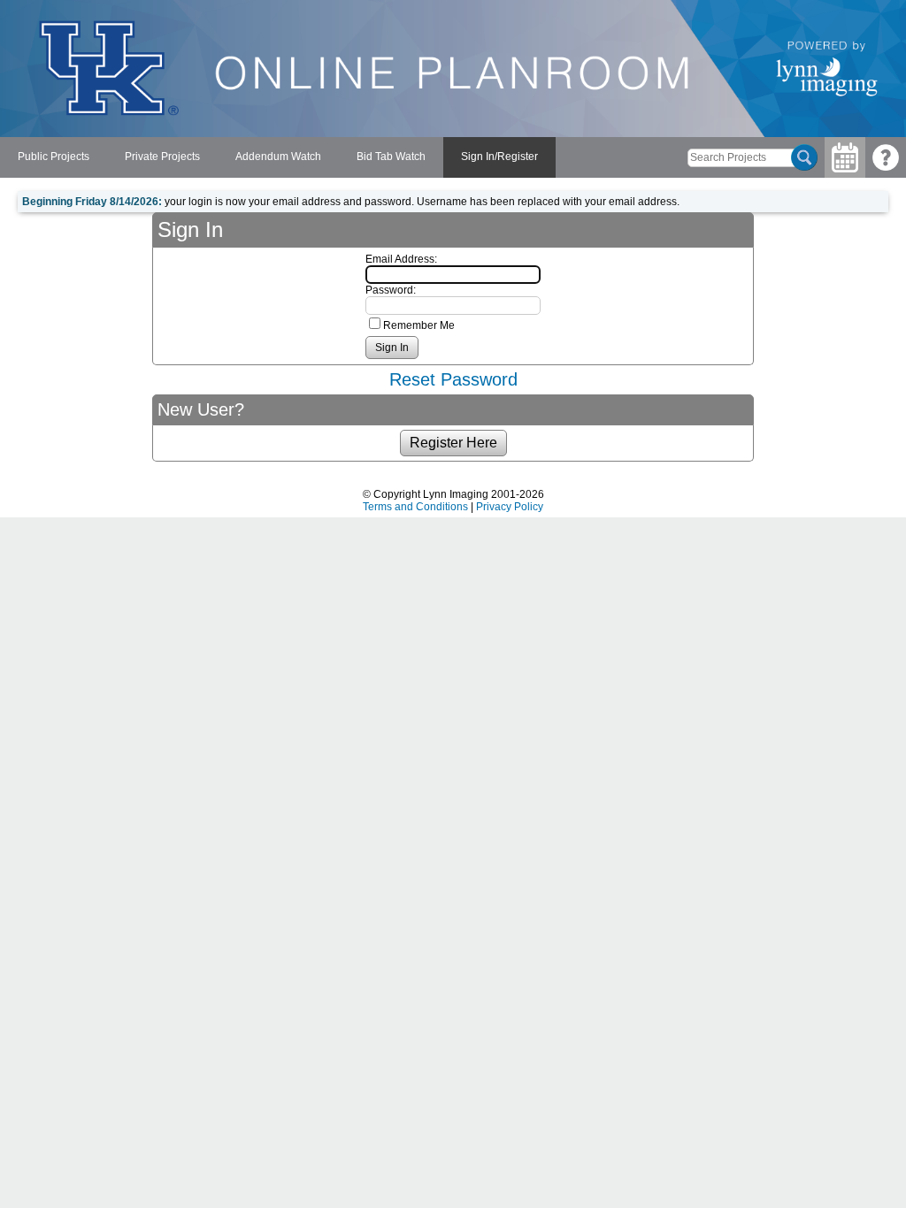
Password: (390, 290)
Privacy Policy (509, 507)
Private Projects (162, 156)
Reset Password (453, 379)
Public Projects (53, 156)
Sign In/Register (499, 156)
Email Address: (401, 259)
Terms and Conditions (415, 507)
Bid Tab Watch (391, 156)
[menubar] (278, 157)
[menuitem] (53, 157)
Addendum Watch (278, 156)
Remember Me (419, 325)
